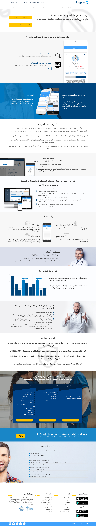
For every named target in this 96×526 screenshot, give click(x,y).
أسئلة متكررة (67, 509)
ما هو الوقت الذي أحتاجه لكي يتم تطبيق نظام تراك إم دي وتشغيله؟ (43, 450)
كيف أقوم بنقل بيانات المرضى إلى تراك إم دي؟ (39, 460)
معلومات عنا (67, 497)
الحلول (26, 2)
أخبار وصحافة (66, 507)
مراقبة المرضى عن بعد (46, 502)
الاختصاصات (49, 509)
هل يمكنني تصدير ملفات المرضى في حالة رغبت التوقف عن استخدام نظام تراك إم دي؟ (48, 462)
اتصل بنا (68, 500)
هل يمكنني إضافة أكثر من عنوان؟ (37, 469)
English (42, 2)
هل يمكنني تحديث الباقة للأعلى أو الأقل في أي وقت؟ (41, 471)
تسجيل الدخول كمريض (34, 2)
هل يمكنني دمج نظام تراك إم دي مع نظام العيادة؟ (40, 474)
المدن (50, 511)
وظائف (68, 502)
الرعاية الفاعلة (48, 497)
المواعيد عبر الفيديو (47, 500)
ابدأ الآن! (20, 436)
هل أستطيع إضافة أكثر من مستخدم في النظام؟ (39, 467)
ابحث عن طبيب (48, 507)
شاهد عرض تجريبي (45, 68)
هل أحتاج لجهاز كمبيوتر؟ (35, 457)
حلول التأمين (49, 504)
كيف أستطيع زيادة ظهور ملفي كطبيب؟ (38, 476)
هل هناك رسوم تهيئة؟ (34, 453)
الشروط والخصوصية (65, 511)
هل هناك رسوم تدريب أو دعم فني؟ (37, 455)
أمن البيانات (67, 504)
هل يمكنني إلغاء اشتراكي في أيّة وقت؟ (38, 464)
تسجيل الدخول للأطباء (15, 2)
